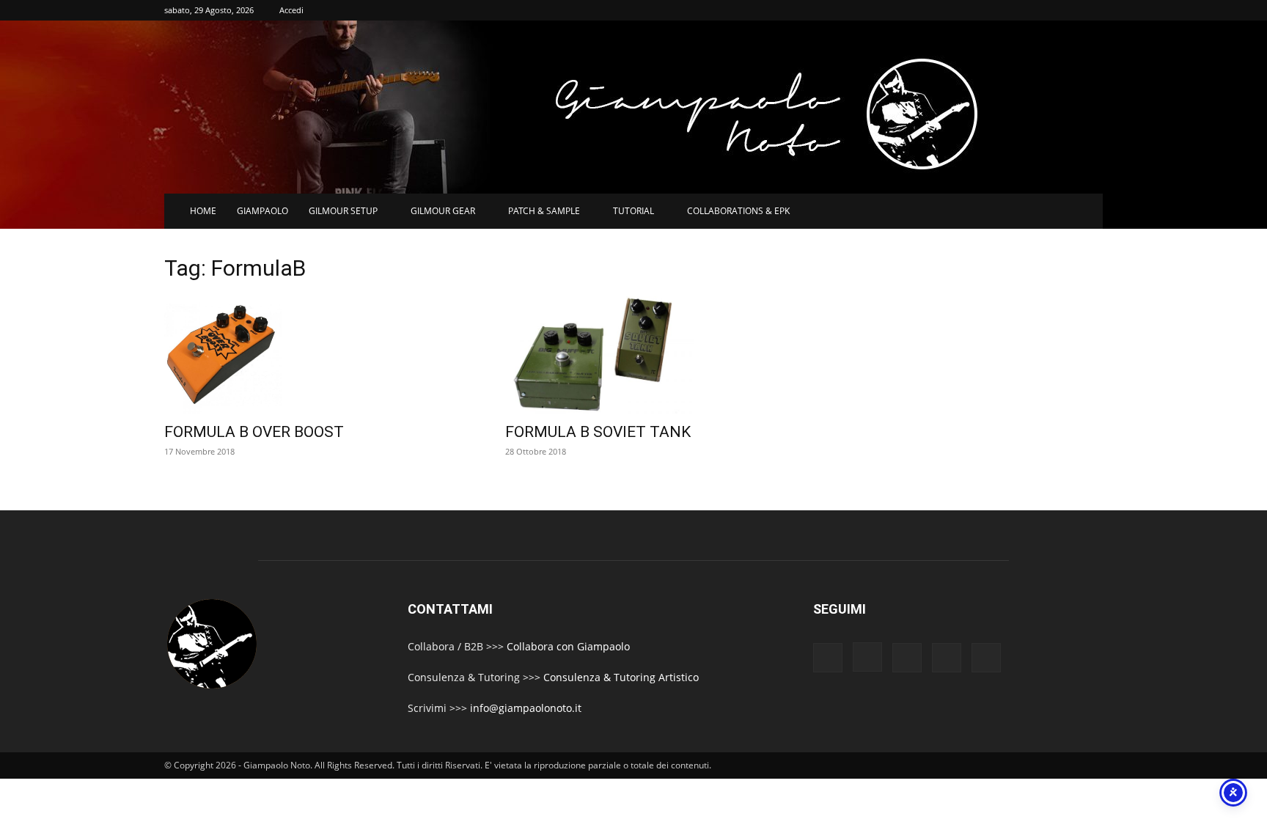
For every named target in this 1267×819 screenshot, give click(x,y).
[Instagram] (867, 657)
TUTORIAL (633, 211)
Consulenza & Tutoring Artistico (621, 677)
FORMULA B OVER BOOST (254, 432)
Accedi (291, 9)
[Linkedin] (907, 657)
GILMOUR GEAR (443, 211)
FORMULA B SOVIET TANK (598, 432)
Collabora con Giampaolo (568, 646)
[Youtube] (986, 657)
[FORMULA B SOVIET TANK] (658, 355)
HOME (203, 211)
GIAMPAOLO (262, 211)
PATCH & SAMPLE (544, 211)
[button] (1085, 212)
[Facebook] (827, 657)
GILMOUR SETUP (343, 211)
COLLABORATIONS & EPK (738, 211)
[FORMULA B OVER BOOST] (317, 355)
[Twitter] (946, 657)
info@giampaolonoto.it (525, 708)
